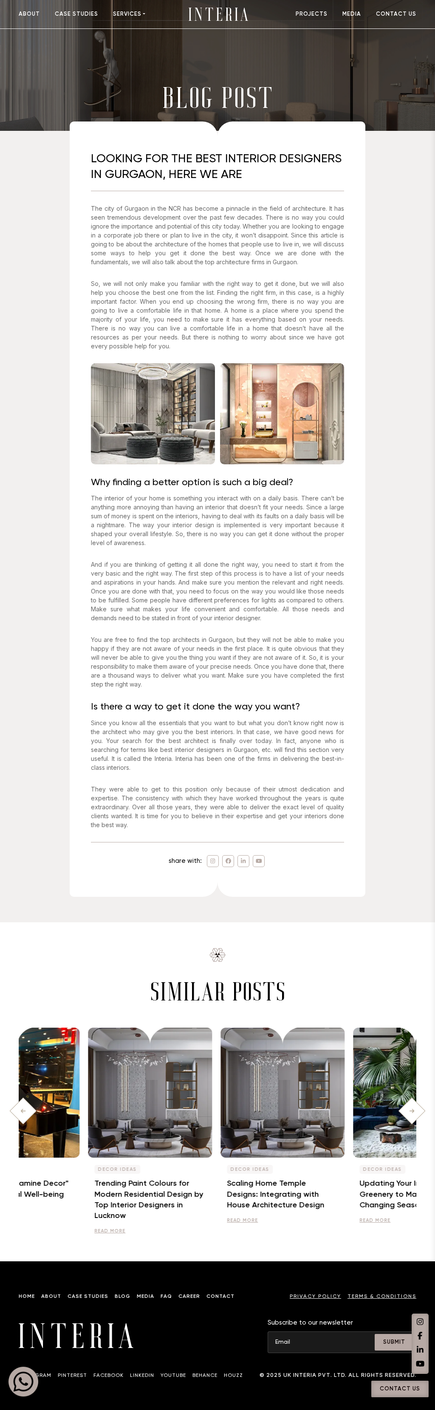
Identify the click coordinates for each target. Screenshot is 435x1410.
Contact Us (400, 1389)
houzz (233, 1375)
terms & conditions (381, 1296)
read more (44, 1231)
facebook (108, 1375)
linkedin (142, 1375)
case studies (76, 14)
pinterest (72, 1375)
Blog (122, 1296)
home (27, 1296)
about (29, 14)
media (351, 14)
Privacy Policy (315, 1296)
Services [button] (127, 14)
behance (205, 1375)
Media (145, 1296)
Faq (166, 1296)
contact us (396, 14)
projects (312, 14)
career (189, 1296)
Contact (220, 1296)
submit (394, 1342)
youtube (173, 1375)
